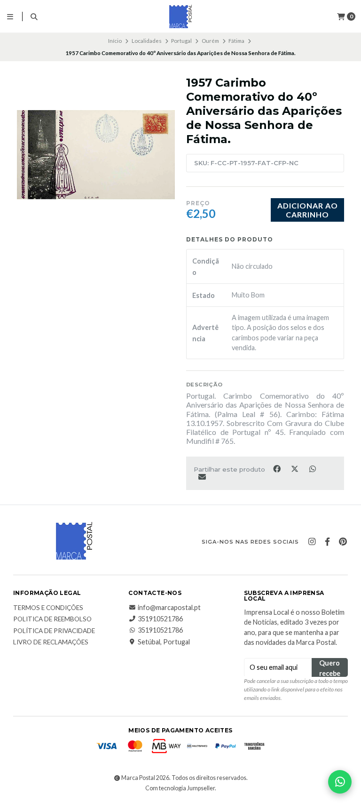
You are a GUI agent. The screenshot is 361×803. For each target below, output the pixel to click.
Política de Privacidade (54, 631)
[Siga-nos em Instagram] (311, 542)
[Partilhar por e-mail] (202, 476)
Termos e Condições (48, 608)
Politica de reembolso (52, 619)
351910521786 (160, 619)
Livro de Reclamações (50, 642)
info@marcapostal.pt (169, 607)
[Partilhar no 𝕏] (295, 468)
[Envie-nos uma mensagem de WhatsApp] (340, 782)
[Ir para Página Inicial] (180, 16)
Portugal (181, 41)
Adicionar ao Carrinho (307, 210)
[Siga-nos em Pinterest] (342, 542)
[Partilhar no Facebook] (277, 468)
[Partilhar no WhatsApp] (312, 468)
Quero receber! (329, 668)
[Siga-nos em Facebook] (327, 542)
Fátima (236, 41)
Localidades (147, 41)
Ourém (210, 41)
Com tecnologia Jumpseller (180, 788)
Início (115, 41)
